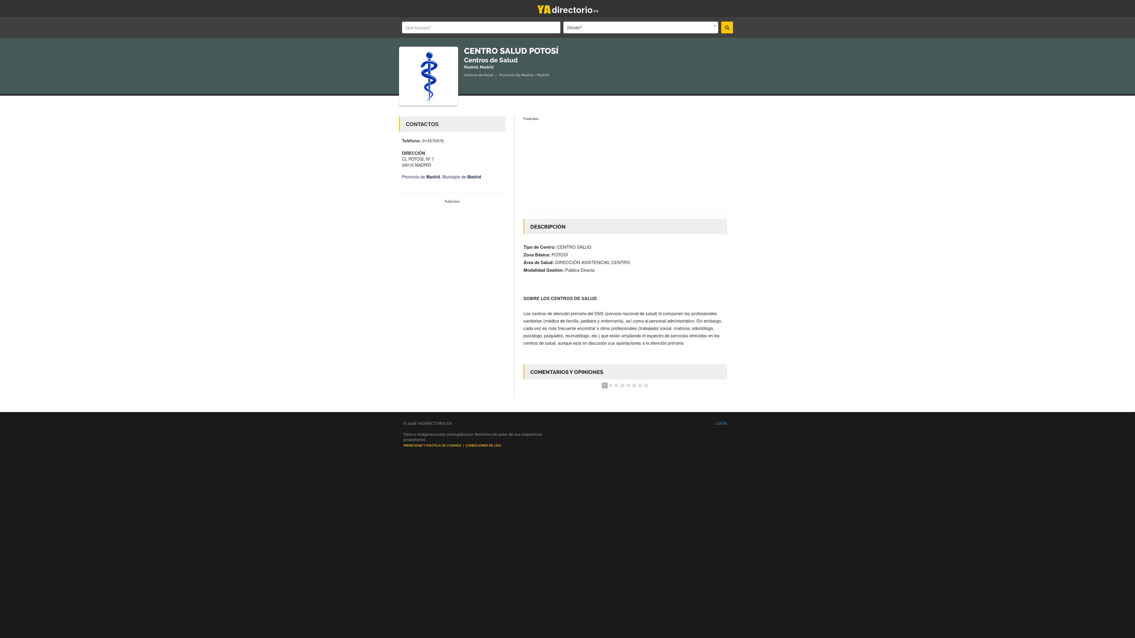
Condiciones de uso (483, 445)
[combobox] (640, 27)
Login (721, 423)
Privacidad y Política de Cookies (432, 445)
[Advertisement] (452, 248)
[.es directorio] (544, 8)
